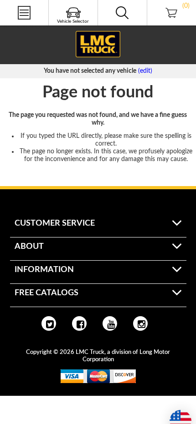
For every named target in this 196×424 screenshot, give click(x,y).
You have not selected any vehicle (90, 71)
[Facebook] (79, 323)
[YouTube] (110, 323)
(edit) (145, 71)
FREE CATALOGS (24, 27)
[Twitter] (48, 323)
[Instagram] (140, 323)
